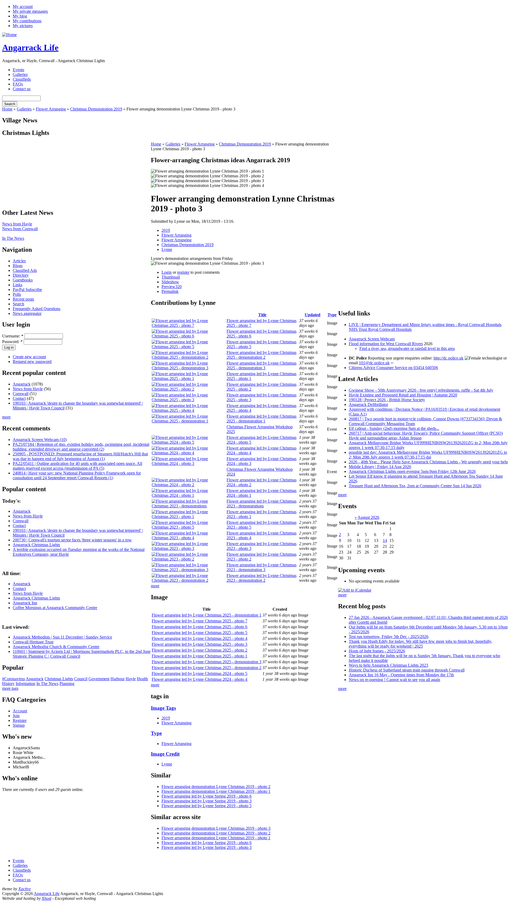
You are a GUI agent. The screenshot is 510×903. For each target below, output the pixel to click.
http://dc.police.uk (449, 358)
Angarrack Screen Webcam (372, 339)
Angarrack (22, 384)
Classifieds (22, 79)
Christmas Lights (59, 679)
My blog (20, 16)
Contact (19, 398)
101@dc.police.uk (374, 363)
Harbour (117, 679)
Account (20, 711)
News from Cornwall (20, 228)
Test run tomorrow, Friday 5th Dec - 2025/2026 (388, 636)
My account (23, 6)
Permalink (170, 291)
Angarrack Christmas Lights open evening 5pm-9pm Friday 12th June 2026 (412, 471)
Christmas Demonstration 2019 (96, 109)
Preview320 (172, 286)
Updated (312, 315)
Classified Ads (25, 270)
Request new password (32, 361)
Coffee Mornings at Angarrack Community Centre (55, 607)
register (183, 272)
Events (18, 69)
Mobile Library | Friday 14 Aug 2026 (380, 466)
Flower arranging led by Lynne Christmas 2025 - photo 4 (199, 638)
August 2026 (368, 517)
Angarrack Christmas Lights (36, 544)
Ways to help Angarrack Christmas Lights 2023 (388, 665)
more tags (10, 688)
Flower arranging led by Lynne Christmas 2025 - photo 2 (199, 650)
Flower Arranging (51, 109)
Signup (19, 725)
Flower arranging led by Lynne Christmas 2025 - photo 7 (199, 621)
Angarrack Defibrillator (368, 404)
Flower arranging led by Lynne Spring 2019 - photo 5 (207, 805)
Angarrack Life (30, 47)
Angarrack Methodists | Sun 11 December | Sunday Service (62, 637)
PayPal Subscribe (27, 289)
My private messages (30, 11)
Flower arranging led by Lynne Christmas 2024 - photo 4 (199, 679)
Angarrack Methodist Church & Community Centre (56, 646)
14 (385, 540)
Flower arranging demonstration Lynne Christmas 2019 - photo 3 (216, 828)
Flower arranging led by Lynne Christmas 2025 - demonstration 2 (261, 355)
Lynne (167, 249)
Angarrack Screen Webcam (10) (40, 439)
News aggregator (27, 313)
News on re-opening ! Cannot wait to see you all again (394, 679)
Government (98, 679)
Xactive (24, 889)
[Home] (9, 34)
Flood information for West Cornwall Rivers (386, 343)
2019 (166, 230)
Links (17, 285)
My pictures (23, 25)
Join (16, 715)
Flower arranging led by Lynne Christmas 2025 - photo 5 (199, 632)
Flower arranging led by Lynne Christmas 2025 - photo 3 (199, 644)
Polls (17, 294)
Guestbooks (23, 280)
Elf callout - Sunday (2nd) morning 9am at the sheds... (394, 428)
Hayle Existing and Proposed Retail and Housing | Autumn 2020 (403, 395)
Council (80, 679)
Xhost (46, 898)
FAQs (18, 84)
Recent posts (23, 299)
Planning (67, 683)
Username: (12, 336)
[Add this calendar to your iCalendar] (354, 590)
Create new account (29, 356)
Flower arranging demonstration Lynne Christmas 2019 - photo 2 (216, 786)
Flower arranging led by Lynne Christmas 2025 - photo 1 (199, 656)
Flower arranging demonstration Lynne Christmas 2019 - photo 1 (216, 791)
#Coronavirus (13, 679)
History (8, 683)
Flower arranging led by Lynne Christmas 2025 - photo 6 (199, 626)
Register (20, 720)
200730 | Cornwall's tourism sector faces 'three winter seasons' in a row (72, 540)
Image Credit (165, 754)
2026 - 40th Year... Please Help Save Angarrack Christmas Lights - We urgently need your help (428, 462)
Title (262, 315)
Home (7, 109)
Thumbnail (171, 277)
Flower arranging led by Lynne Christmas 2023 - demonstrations (261, 503)
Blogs (18, 265)
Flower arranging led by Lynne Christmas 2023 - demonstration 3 (261, 567)
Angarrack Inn (25, 603)
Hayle (131, 679)
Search (18, 304)
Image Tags (163, 708)
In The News (13, 238)
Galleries (20, 74)
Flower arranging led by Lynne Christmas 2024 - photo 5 (199, 673)
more (6, 417)
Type (332, 315)
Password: (12, 341)
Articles (19, 261)
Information (25, 683)
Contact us (22, 89)
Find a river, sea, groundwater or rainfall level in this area (407, 348)
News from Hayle (17, 224)
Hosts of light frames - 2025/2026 (377, 651)
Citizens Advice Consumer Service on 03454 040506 (393, 367)
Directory (21, 275)
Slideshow (170, 282)
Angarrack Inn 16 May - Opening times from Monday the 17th (401, 675)
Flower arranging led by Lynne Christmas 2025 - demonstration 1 (261, 418)
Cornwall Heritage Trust (33, 642)
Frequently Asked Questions (36, 308)
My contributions (27, 21)
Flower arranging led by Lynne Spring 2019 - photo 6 (207, 796)
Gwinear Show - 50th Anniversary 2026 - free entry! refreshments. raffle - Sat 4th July (421, 390)
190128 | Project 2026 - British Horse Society (387, 399)
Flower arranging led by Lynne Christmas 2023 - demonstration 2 (261, 578)
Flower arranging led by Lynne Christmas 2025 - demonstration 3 (261, 365)
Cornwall (20, 393)
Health (142, 679)
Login (167, 272)
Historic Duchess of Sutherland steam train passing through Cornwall (407, 670)
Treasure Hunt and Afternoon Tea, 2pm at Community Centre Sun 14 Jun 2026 (415, 485)
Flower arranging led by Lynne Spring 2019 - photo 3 (207, 801)
